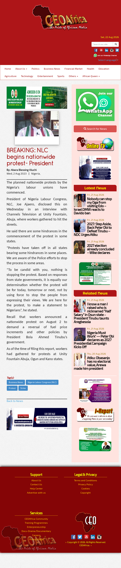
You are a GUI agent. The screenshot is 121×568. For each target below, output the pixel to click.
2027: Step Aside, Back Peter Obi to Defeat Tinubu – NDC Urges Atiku (93, 229)
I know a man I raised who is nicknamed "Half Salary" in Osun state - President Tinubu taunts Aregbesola (92, 313)
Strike (23, 388)
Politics (35, 68)
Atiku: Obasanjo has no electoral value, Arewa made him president (92, 363)
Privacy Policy (85, 484)
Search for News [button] (96, 128)
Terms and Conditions (85, 480)
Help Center (36, 488)
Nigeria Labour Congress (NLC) (42, 382)
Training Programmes (36, 522)
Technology (27, 76)
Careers (36, 535)
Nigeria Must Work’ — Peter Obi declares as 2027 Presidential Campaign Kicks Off (94, 339)
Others (73, 76)
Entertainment (45, 76)
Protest (12, 388)
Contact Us (36, 484)
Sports (60, 76)
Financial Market (73, 68)
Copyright (85, 492)
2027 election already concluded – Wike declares (100, 249)
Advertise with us (36, 492)
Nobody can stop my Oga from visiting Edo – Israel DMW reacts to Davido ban (93, 206)
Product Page (36, 539)
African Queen (90, 76)
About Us (20, 68)
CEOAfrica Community (36, 518)
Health (90, 68)
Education (104, 68)
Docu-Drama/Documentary (36, 531)
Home (8, 68)
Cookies (85, 488)
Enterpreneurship (36, 526)
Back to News (15, 401)
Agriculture (11, 76)
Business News (52, 68)
